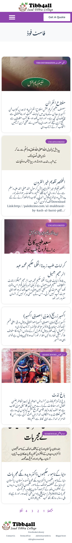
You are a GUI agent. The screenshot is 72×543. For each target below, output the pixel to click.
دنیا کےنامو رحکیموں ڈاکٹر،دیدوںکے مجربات (36, 473)
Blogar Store (61, 535)
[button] (12, 17)
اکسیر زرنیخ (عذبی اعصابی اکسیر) (44, 315)
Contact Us (10, 535)
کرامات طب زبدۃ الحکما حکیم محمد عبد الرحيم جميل (40, 269)
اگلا (21, 510)
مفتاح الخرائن (55, 102)
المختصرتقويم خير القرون (49, 181)
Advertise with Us (43, 535)
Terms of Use (25, 535)
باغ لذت (58, 394)
